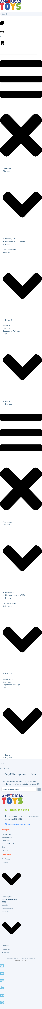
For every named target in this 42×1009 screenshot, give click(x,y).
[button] (21, 111)
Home (2, 763)
